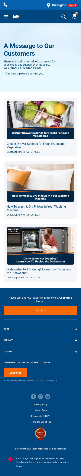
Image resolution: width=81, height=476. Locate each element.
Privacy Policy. (52, 381)
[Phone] (6, 5)
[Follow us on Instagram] (40, 396)
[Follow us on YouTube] (47, 396)
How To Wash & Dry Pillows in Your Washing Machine (36, 208)
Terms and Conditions (40, 422)
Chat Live (40, 310)
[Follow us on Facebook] (33, 396)
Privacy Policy (40, 404)
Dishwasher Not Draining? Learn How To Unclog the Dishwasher (39, 271)
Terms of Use (40, 410)
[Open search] (63, 16)
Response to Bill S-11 (40, 416)
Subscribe (15, 372)
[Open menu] (6, 16)
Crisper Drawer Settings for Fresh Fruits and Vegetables (36, 145)
